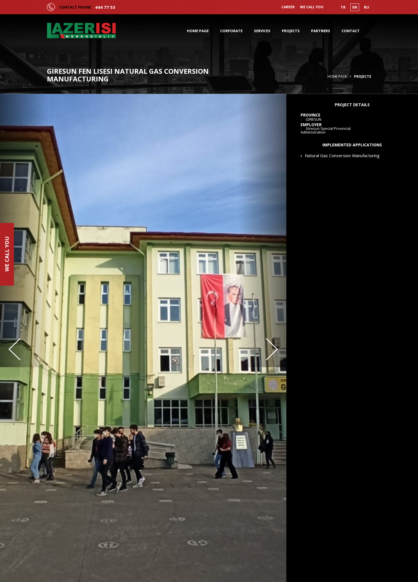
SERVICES (262, 30)
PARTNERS (320, 30)
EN (354, 7)
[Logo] (81, 31)
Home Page (337, 76)
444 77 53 (105, 7)
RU (366, 7)
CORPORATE (231, 30)
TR (343, 7)
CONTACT (351, 30)
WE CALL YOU (311, 7)
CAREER (288, 7)
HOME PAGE (198, 30)
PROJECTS (291, 30)
